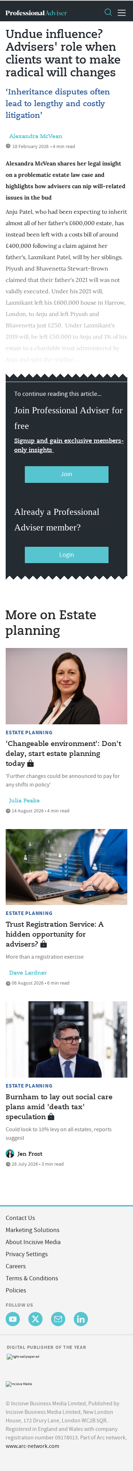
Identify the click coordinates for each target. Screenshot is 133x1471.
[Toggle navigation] (119, 12)
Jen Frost (30, 1154)
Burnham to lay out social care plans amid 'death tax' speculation (59, 1107)
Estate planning (29, 732)
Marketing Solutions (33, 1230)
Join (66, 474)
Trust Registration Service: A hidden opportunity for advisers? (55, 934)
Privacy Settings (27, 1254)
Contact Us (20, 1218)
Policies (16, 1290)
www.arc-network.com (32, 1446)
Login (66, 555)
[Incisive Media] (19, 1383)
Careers (16, 1266)
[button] (108, 12)
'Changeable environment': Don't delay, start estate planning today (63, 754)
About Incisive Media (33, 1242)
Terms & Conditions (32, 1278)
